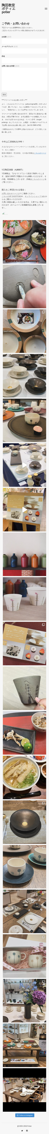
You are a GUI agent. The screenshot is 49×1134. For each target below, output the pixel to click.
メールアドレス (10, 46)
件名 (3, 56)
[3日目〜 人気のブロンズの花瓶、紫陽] (24, 1000)
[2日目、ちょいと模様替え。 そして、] (24, 1045)
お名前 (6, 37)
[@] (8, 215)
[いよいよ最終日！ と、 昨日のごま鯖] (24, 822)
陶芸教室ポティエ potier (8, 8)
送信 (4, 94)
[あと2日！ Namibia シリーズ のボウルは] (24, 375)
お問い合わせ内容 (10, 66)
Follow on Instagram (26, 1115)
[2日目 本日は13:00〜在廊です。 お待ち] (24, 465)
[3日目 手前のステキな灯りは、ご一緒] (24, 420)
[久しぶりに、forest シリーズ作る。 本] (24, 688)
